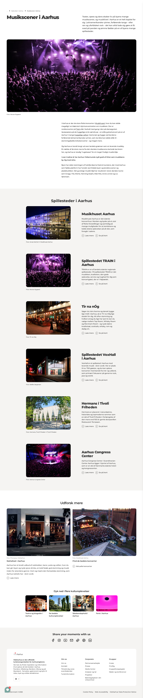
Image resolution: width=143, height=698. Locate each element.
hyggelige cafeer (81, 135)
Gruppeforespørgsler (117, 669)
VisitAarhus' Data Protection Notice (123, 692)
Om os (63, 663)
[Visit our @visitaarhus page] (78, 640)
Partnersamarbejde (92, 663)
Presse (87, 666)
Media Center (90, 669)
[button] (38, 568)
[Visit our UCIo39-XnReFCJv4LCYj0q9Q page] (65, 640)
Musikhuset (100, 123)
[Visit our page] (59, 640)
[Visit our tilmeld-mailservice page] (71, 640)
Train (78, 129)
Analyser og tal (90, 672)
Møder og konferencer (117, 672)
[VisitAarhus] (19, 654)
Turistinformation (67, 674)
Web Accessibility (101, 692)
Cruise (111, 663)
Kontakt (64, 666)
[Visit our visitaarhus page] (53, 640)
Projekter (88, 675)
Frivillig (112, 666)
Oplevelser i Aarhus (17, 11)
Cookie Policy (88, 692)
